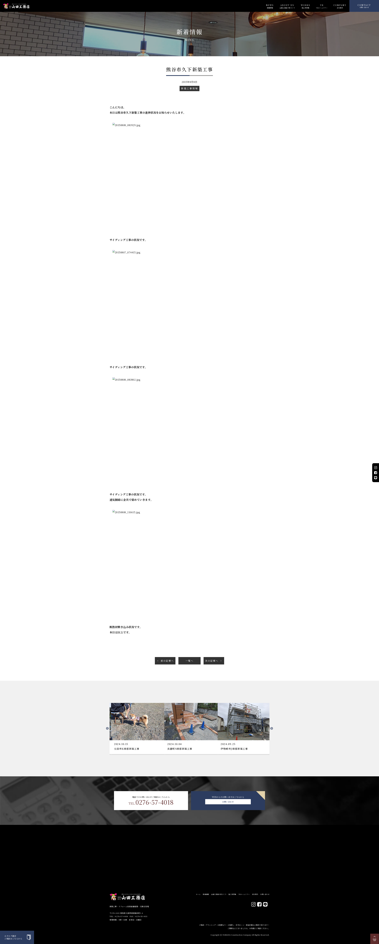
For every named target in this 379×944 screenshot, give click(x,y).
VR (321, 6)
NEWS (270, 6)
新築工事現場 (189, 88)
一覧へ (189, 660)
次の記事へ (211, 660)
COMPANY (339, 6)
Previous (107, 728)
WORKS (305, 6)
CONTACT (364, 5)
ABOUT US (287, 6)
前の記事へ (167, 660)
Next (271, 728)
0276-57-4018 (151, 802)
